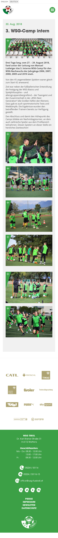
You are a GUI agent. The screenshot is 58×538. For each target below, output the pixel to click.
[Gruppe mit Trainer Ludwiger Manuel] (29, 147)
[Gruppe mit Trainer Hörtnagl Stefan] (29, 182)
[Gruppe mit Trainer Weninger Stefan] (29, 216)
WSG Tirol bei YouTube (33, 490)
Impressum (29, 501)
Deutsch (14, 1)
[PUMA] (29, 405)
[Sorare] (37, 419)
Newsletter (29, 505)
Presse (29, 498)
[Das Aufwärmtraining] (29, 321)
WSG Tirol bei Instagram (39, 490)
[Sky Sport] (46, 405)
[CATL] (12, 375)
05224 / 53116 (31, 467)
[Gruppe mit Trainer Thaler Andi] (29, 250)
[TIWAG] (46, 375)
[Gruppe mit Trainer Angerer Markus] (29, 287)
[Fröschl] (29, 375)
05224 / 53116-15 (32, 474)
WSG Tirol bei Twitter (27, 490)
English (4, 1)
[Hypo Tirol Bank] (12, 390)
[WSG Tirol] (29, 522)
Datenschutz (29, 508)
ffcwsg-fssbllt (32, 480)
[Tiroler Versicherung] (29, 390)
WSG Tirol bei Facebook (21, 490)
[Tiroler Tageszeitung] (46, 390)
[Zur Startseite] (8, 10)
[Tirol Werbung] (12, 405)
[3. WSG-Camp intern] (29, 48)
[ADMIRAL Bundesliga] (21, 419)
